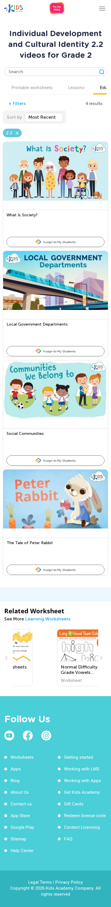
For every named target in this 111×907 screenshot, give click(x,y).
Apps (16, 769)
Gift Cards (73, 804)
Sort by (14, 117)
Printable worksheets (32, 87)
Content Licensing (82, 827)
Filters (17, 103)
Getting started (78, 757)
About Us (20, 792)
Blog (15, 780)
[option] (55, 657)
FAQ (68, 839)
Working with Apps (82, 780)
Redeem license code (85, 815)
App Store (20, 815)
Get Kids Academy (82, 792)
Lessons (76, 87)
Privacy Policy (69, 882)
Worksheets (22, 757)
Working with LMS (81, 769)
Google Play (22, 827)
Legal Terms (40, 882)
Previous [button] (7, 658)
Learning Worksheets (47, 619)
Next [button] (100, 658)
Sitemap (18, 839)
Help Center (22, 850)
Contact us (21, 804)
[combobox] (44, 117)
